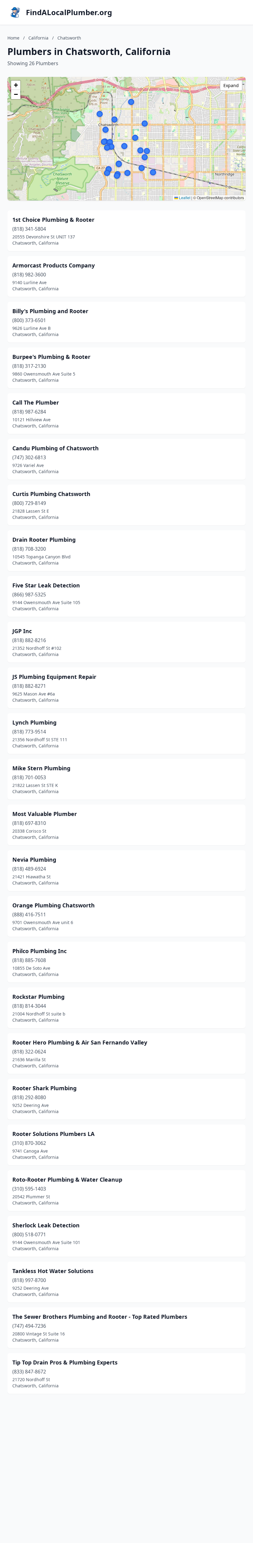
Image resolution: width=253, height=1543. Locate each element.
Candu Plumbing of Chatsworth (55, 448)
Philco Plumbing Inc (39, 951)
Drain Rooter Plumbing (44, 539)
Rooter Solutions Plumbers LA (53, 1133)
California (38, 38)
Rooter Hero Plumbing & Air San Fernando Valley (79, 1042)
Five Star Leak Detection (46, 585)
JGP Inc (22, 631)
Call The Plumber (35, 402)
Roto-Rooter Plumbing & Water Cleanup (67, 1179)
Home (13, 38)
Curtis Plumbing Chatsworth (51, 494)
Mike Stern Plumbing (41, 768)
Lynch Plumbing (34, 722)
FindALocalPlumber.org (69, 12)
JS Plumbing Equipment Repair (54, 676)
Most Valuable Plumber (44, 814)
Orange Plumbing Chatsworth (53, 905)
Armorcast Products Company (53, 265)
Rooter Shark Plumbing (44, 1088)
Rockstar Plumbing (38, 996)
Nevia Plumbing (34, 859)
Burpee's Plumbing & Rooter (51, 356)
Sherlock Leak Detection (46, 1225)
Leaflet (184, 197)
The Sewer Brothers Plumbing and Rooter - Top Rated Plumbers (99, 1316)
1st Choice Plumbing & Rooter (53, 219)
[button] (145, 123)
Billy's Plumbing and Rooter (50, 311)
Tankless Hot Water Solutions (52, 1271)
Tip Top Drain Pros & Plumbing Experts (65, 1362)
